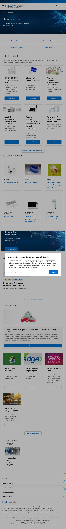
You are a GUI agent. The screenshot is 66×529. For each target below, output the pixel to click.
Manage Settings (12, 272)
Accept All (53, 272)
